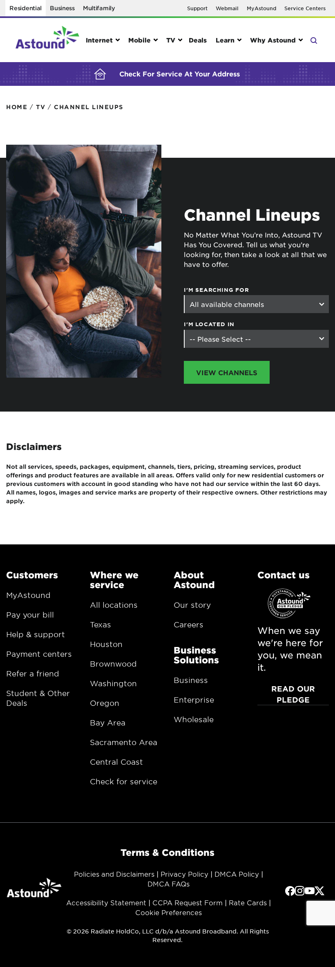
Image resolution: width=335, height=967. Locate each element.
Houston (106, 644)
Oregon (104, 702)
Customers (32, 574)
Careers (188, 624)
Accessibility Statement (106, 902)
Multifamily (99, 7)
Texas (100, 624)
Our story (192, 604)
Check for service (123, 781)
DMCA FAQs (168, 884)
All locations (114, 604)
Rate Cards (248, 902)
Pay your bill (30, 614)
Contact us (283, 574)
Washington (113, 683)
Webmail (227, 8)
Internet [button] (99, 40)
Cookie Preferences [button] (168, 912)
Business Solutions (196, 655)
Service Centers (305, 8)
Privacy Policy (184, 874)
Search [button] (313, 40)
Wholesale (194, 719)
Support (197, 8)
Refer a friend (32, 673)
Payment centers (39, 653)
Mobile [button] (139, 40)
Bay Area (107, 722)
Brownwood (113, 663)
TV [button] (170, 40)
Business (62, 7)
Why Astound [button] (273, 40)
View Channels (226, 372)
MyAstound (261, 8)
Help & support (35, 634)
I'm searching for (216, 290)
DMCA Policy (236, 874)
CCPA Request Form (187, 902)
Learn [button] (225, 40)
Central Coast (116, 761)
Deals (198, 40)
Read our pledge (293, 694)
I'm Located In (209, 324)
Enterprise (194, 699)
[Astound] (47, 40)
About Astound (194, 579)
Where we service (114, 579)
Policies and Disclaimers (114, 874)
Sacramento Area (123, 742)
